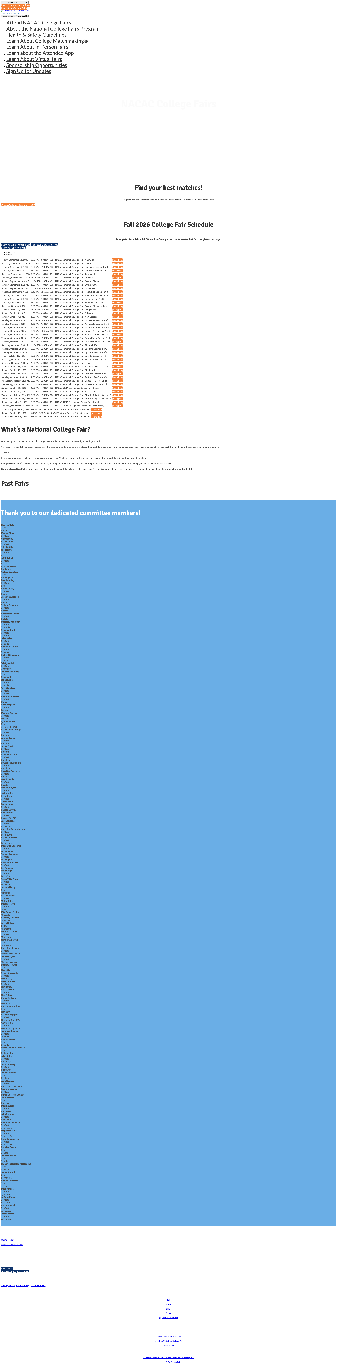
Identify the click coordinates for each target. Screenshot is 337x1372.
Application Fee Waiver (168, 1317)
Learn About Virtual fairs (34, 59)
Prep (168, 1299)
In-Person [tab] (10, 252)
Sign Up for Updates (28, 71)
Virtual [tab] (9, 255)
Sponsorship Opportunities (36, 65)
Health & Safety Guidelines (36, 35)
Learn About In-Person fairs (37, 47)
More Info (117, 259)
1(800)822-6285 (7, 1240)
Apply (168, 1308)
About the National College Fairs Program (53, 29)
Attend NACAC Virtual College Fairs (169, 1341)
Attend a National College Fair (168, 1336)
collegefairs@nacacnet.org (12, 1244)
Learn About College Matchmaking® (47, 41)
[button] (15, 5)
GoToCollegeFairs (173, 1362)
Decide (168, 1313)
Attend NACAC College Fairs (12, 13)
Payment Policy (38, 1285)
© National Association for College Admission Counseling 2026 (168, 1357)
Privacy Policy (168, 1345)
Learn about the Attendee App (40, 53)
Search (168, 1304)
